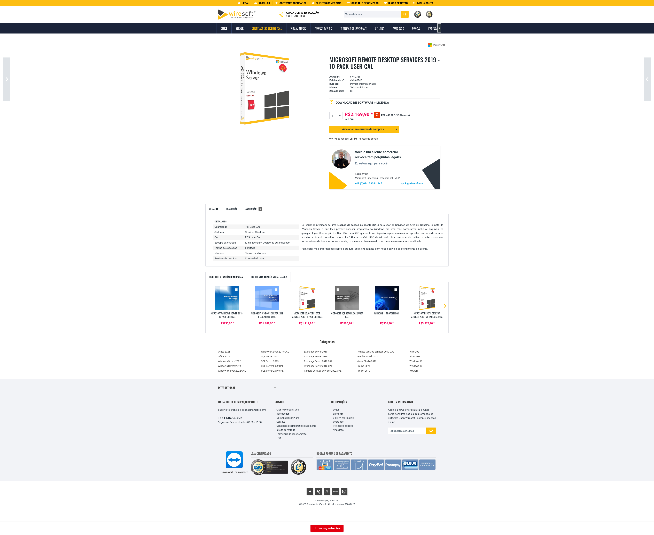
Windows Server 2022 (229, 361)
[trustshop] (298, 467)
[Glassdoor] (327, 491)
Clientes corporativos (287, 409)
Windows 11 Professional (386, 313)
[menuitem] (362, 3)
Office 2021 (224, 351)
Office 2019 (224, 356)
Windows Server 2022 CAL (232, 370)
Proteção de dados (343, 425)
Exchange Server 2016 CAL (318, 366)
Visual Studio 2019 (367, 361)
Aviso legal (338, 430)
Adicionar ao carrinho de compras (363, 129)
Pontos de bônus (368, 138)
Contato (280, 421)
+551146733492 (230, 418)
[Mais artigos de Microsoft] (436, 45)
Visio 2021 (415, 351)
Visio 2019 (415, 356)
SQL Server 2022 (270, 356)
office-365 (338, 413)
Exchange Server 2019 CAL (318, 361)
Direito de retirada (285, 430)
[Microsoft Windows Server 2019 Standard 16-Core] (267, 298)
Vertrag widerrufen (329, 528)
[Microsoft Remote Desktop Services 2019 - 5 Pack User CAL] (307, 298)
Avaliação (253, 209)
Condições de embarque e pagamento (296, 425)
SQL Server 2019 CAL (272, 370)
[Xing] (318, 491)
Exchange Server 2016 (316, 356)
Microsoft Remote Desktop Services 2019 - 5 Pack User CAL (307, 315)
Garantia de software (287, 417)
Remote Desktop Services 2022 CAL (322, 370)
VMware (413, 370)
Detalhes (213, 209)
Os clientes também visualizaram (269, 277)
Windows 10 (415, 366)
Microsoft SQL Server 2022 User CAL (347, 315)
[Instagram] (344, 491)
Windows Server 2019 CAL (275, 351)
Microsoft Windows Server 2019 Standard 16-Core (267, 315)
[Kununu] (335, 491)
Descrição (231, 209)
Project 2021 (363, 366)
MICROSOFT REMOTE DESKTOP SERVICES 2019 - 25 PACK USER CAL (427, 315)
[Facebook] (310, 491)
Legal (336, 409)
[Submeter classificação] (384, 71)
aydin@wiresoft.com (412, 183)
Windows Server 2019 (229, 366)
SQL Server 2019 (270, 361)
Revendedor (282, 413)
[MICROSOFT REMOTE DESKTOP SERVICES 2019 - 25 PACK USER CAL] (426, 298)
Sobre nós (338, 421)
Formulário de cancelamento (291, 434)
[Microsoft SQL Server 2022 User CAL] (347, 298)
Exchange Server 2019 (316, 351)
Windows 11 (415, 361)
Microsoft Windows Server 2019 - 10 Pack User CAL (227, 315)
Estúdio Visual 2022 (367, 356)
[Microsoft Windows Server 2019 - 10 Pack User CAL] (227, 298)
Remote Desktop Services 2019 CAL (375, 351)
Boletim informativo (343, 417)
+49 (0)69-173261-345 (368, 183)
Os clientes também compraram (226, 277)
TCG (278, 438)
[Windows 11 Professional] (386, 298)
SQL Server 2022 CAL (272, 366)
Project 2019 (363, 370)
